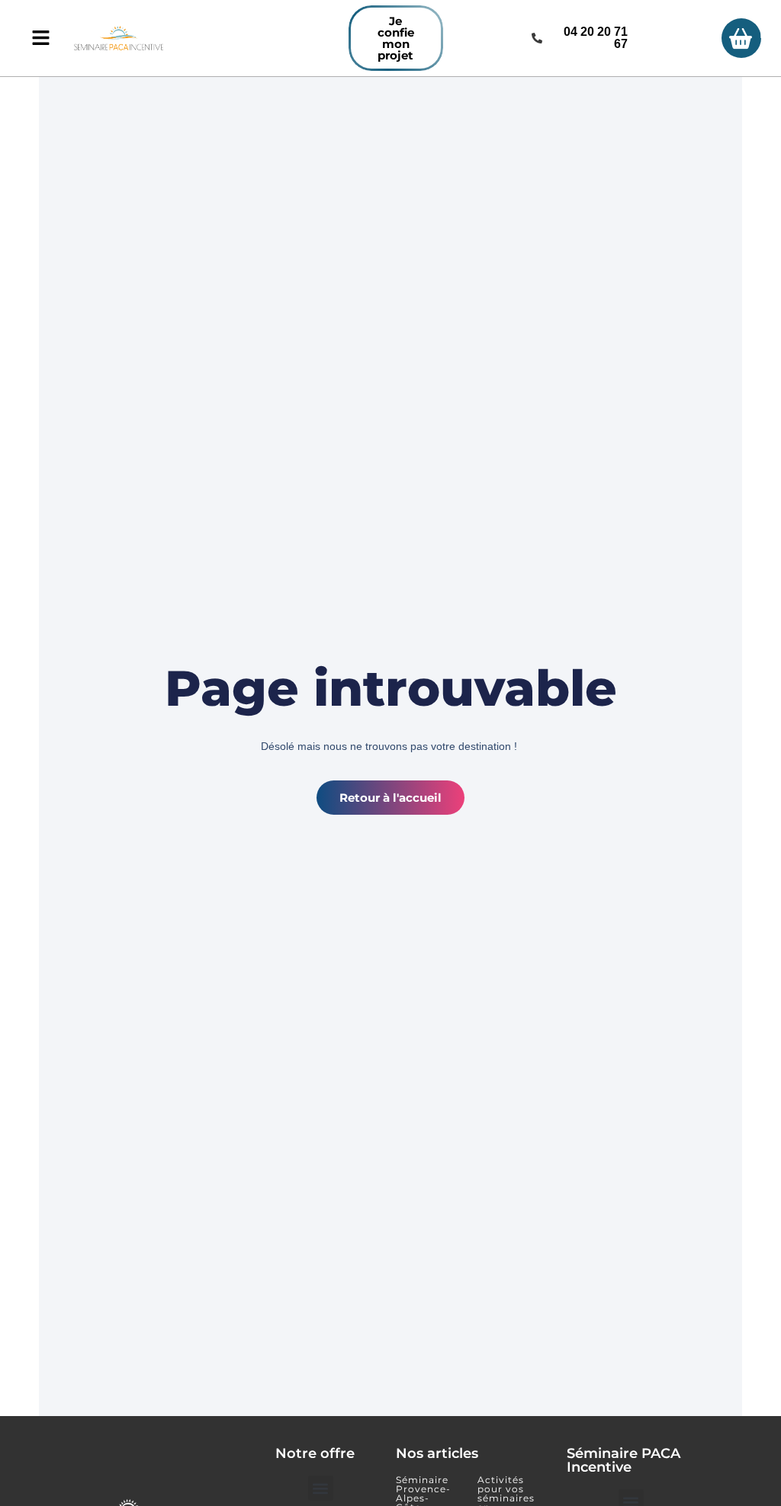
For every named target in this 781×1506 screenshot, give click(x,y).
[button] (320, 1488)
